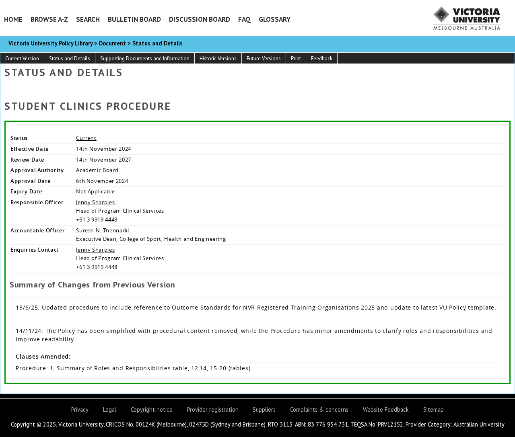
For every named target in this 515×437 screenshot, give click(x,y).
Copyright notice (152, 409)
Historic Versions (218, 58)
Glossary (274, 19)
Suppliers (264, 409)
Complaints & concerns (319, 409)
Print (296, 58)
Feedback (321, 58)
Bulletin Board (134, 19)
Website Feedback (386, 409)
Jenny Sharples (95, 202)
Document (112, 43)
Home (13, 19)
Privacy (80, 409)
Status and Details (69, 58)
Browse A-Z (49, 19)
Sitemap (433, 409)
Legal (109, 409)
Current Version (22, 58)
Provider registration (213, 409)
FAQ (244, 19)
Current (86, 138)
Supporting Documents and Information (145, 58)
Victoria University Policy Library (50, 43)
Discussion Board (199, 19)
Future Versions (264, 58)
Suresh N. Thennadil (102, 230)
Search (88, 19)
